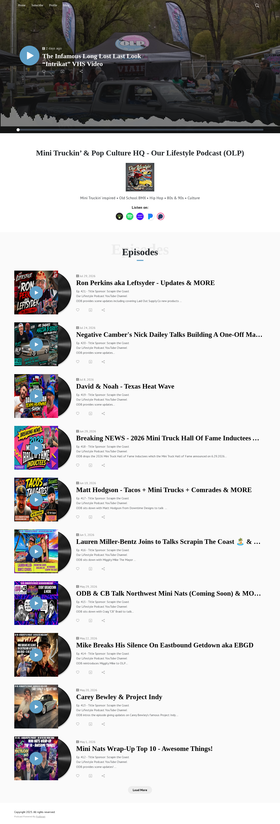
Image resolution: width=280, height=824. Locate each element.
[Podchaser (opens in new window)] (160, 216)
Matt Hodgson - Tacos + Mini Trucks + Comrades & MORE (164, 490)
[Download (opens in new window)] (63, 71)
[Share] (81, 71)
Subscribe (37, 5)
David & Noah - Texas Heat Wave (125, 386)
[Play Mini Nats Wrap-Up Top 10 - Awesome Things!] (36, 758)
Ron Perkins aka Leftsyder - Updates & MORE (145, 283)
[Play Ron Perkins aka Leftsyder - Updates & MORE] (36, 292)
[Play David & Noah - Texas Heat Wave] (36, 396)
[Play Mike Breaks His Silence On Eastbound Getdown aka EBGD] (36, 655)
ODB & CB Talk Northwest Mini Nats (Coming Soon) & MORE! (169, 593)
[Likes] (44, 71)
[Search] (257, 5)
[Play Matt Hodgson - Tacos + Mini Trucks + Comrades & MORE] (36, 499)
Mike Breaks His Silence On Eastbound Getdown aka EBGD (165, 645)
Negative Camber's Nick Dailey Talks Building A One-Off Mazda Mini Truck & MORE (169, 334)
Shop (66, 5)
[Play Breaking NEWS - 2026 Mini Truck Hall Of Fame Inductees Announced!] (36, 448)
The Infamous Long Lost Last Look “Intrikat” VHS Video (91, 60)
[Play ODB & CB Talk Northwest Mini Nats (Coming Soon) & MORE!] (36, 603)
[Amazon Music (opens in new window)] (140, 216)
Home (22, 5)
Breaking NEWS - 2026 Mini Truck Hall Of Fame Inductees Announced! (169, 438)
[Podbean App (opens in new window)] (119, 216)
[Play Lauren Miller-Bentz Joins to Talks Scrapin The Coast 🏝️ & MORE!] (36, 551)
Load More (140, 790)
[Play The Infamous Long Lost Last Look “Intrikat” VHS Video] (29, 55)
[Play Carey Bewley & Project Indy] (36, 706)
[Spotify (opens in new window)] (129, 216)
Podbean (40, 816)
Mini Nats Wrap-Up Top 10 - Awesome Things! (144, 748)
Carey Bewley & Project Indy (119, 697)
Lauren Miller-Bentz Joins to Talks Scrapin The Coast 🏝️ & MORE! (169, 541)
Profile (53, 5)
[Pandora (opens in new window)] (150, 216)
